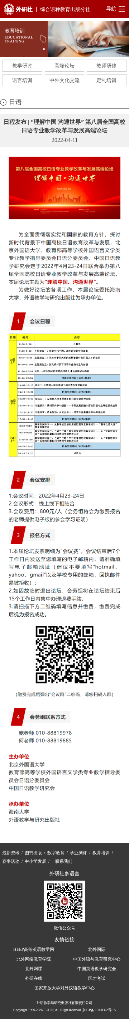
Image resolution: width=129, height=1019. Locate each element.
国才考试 (96, 978)
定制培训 (106, 80)
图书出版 (33, 852)
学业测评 (78, 852)
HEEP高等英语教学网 (33, 949)
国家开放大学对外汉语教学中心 (64, 987)
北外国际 (96, 949)
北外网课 (33, 968)
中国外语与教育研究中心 (96, 959)
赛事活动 (10, 861)
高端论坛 (64, 65)
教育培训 (101, 852)
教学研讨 (22, 65)
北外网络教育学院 (33, 959)
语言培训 (22, 80)
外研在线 (33, 978)
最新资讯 (10, 852)
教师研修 (106, 65)
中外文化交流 (64, 80)
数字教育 (55, 852)
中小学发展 (35, 861)
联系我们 (63, 861)
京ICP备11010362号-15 (99, 1010)
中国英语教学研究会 (96, 968)
